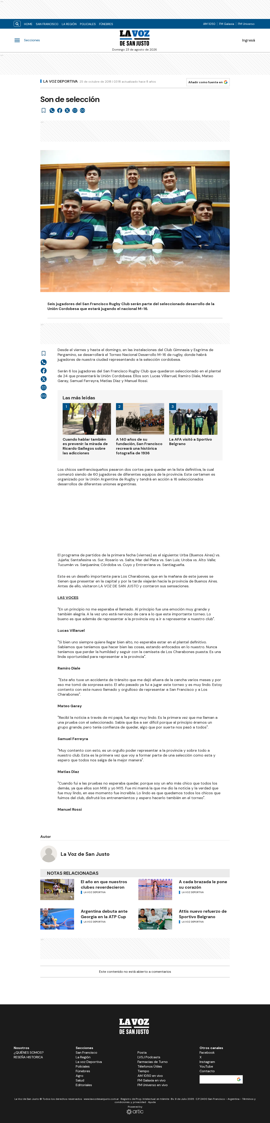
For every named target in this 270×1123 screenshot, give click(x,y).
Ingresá (248, 40)
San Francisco (47, 24)
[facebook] (59, 110)
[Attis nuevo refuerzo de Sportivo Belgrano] (155, 919)
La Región (69, 24)
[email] (74, 110)
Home (28, 24)
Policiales (88, 24)
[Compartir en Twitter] (67, 110)
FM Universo (246, 24)
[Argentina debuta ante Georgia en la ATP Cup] (57, 919)
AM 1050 (209, 24)
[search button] (17, 24)
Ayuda (152, 1102)
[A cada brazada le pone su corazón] (155, 889)
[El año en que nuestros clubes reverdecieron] (57, 889)
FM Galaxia (226, 24)
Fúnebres (106, 24)
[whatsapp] (52, 110)
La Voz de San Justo (85, 854)
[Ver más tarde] (43, 110)
